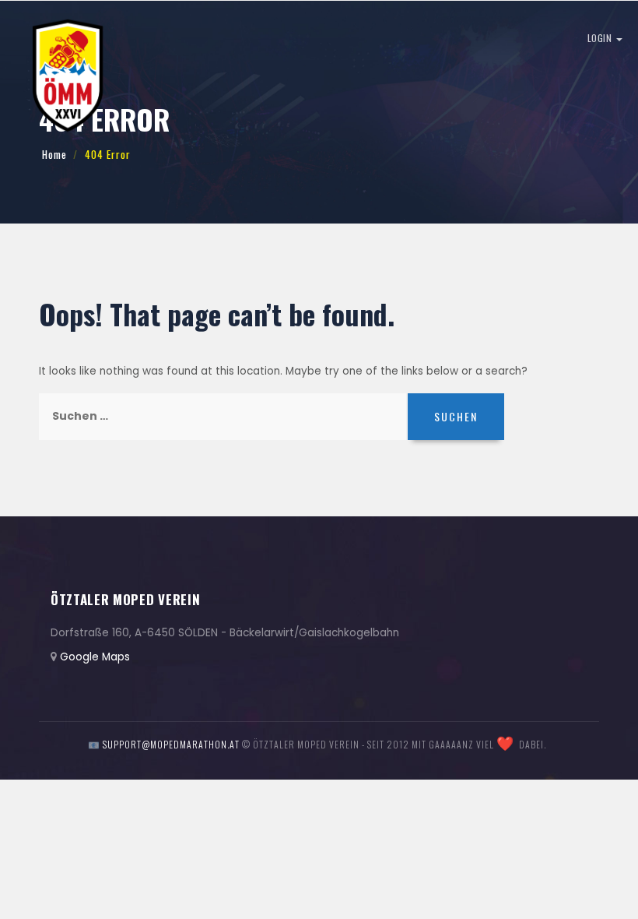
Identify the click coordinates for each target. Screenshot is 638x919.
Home (54, 154)
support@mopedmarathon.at (171, 744)
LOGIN (601, 37)
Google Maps (95, 657)
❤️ (505, 744)
